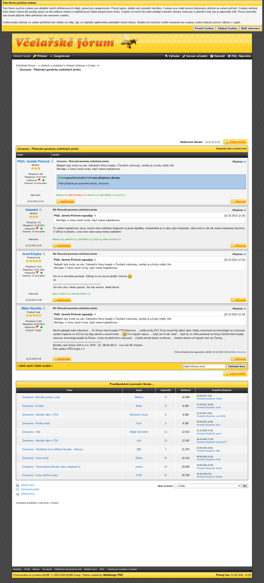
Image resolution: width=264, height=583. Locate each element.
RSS (102, 569)
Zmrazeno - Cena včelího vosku (40, 475)
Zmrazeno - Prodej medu (36, 423)
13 (165, 440)
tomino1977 (221, 442)
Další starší (26, 365)
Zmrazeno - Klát (31, 431)
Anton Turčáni (109, 239)
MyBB (46, 575)
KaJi (138, 423)
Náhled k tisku (27, 485)
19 (165, 466)
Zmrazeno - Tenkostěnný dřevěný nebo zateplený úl (51, 466)
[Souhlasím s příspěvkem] (41, 228)
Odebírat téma (27, 494)
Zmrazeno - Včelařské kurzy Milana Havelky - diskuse (52, 449)
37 (165, 458)
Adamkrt (31, 209)
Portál (27, 569)
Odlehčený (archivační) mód (68, 569)
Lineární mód (240, 148)
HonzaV (91, 195)
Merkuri (139, 397)
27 (165, 475)
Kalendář (219, 56)
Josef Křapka (31, 254)
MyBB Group (73, 575)
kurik (218, 407)
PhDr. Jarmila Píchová (33, 161)
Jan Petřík (83, 239)
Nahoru (36, 569)
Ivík (139, 440)
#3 (245, 254)
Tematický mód (223, 148)
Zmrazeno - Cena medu (35, 458)
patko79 (68, 239)
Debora (59, 195)
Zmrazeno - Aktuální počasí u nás (41, 397)
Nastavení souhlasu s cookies (123, 569)
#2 (245, 210)
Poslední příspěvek (206, 399)
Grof (118, 195)
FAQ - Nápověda (241, 56)
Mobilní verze (90, 569)
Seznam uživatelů (196, 56)
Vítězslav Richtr (78, 294)
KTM (218, 459)
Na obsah (47, 569)
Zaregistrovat (61, 56)
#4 (245, 308)
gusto (218, 433)
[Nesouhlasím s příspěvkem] (37, 228)
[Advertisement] (132, 105)
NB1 (139, 449)
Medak (219, 477)
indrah (219, 468)
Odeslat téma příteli (30, 489)
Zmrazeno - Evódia (32, 405)
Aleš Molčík (105, 195)
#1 (245, 162)
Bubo (139, 405)
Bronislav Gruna (139, 414)
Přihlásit (42, 56)
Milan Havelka (75, 195)
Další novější (43, 365)
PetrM (219, 399)
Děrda (139, 458)
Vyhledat (174, 56)
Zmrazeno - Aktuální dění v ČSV (40, 414)
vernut (138, 466)
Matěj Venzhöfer (139, 431)
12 (165, 431)
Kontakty (17, 569)
